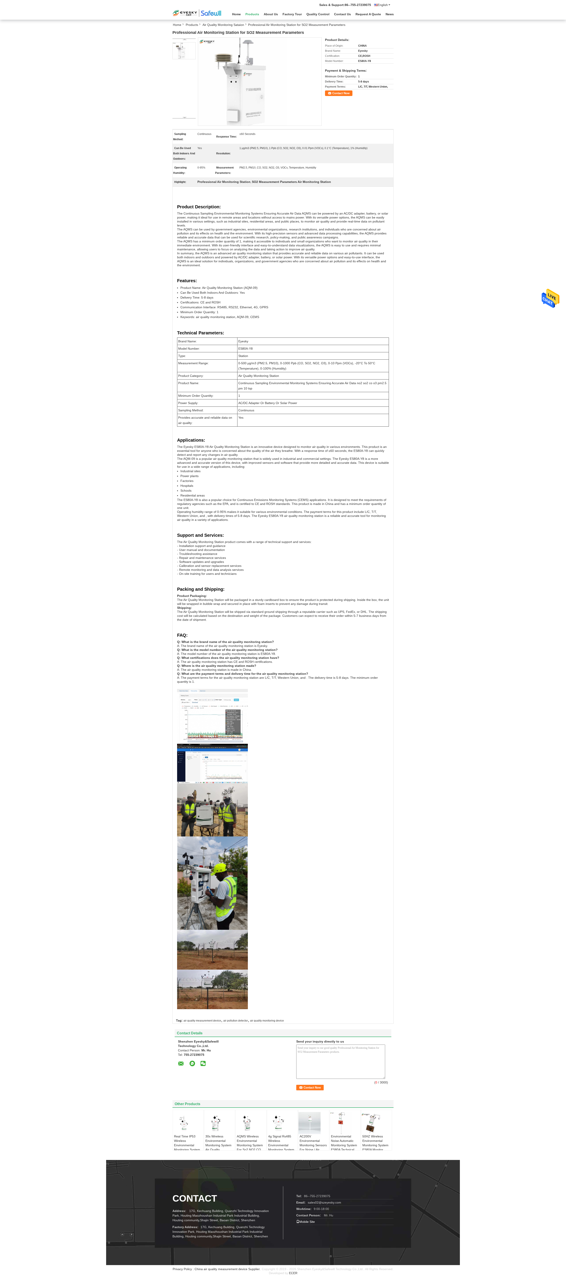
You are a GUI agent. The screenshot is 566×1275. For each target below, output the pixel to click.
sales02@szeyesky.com (324, 1202)
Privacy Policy (182, 1269)
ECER (293, 1273)
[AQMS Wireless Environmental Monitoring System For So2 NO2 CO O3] (251, 1123)
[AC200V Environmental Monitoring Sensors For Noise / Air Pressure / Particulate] (313, 1123)
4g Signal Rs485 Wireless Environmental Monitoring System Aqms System (281, 1145)
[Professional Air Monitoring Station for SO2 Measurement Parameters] (184, 50)
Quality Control (317, 14)
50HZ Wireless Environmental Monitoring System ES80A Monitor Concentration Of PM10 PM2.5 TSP (375, 1147)
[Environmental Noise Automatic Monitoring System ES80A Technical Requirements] (345, 1123)
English (383, 4)
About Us (271, 14)
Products (252, 14)
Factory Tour (292, 14)
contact (194, 1198)
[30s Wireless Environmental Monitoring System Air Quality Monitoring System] (219, 1123)
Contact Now (341, 93)
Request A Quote (368, 14)
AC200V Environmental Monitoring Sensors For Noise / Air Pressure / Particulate (313, 1147)
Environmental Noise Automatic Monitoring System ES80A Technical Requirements (344, 1145)
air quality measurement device (202, 1020)
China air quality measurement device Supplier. (228, 1269)
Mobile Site (307, 1221)
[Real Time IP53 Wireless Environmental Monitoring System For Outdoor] (188, 1123)
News (390, 14)
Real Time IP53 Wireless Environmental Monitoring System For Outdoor (187, 1145)
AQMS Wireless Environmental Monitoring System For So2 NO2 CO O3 (250, 1145)
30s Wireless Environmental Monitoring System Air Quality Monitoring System (218, 1145)
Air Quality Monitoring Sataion (223, 25)
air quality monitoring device (267, 1020)
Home (236, 14)
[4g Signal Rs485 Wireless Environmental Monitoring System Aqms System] (282, 1123)
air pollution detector (235, 1020)
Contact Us (342, 14)
